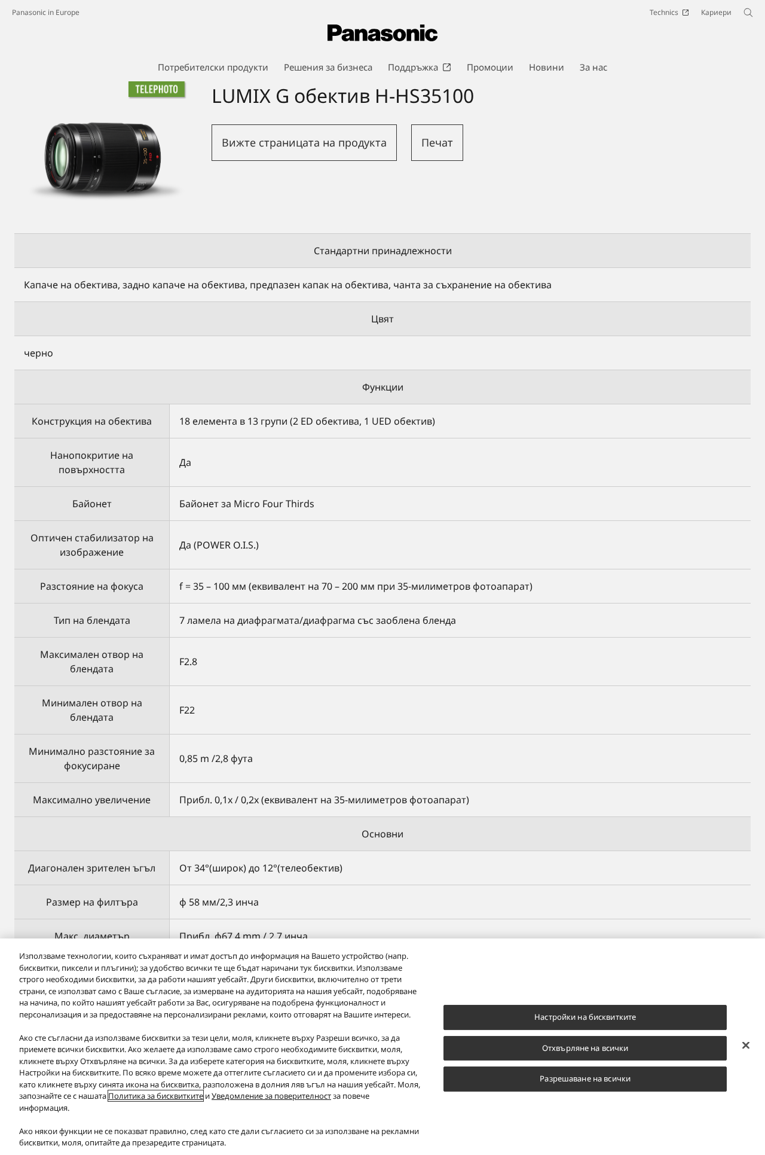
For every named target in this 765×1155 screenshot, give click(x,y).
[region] (382, 1046)
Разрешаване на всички (585, 1078)
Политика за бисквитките (155, 1095)
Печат (437, 142)
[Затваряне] (746, 1045)
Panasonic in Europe (45, 12)
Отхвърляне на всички (585, 1048)
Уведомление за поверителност (271, 1095)
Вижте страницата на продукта (304, 142)
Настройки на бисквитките (585, 1016)
